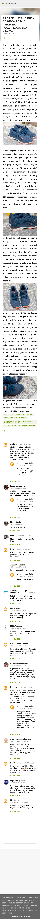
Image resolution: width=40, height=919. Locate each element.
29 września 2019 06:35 (27, 593)
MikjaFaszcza (16, 626)
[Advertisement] (20, 872)
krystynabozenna (17, 486)
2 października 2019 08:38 (25, 763)
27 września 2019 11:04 (23, 444)
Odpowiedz (15, 481)
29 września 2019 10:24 (18, 628)
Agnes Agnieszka (17, 565)
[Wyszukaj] (37, 3)
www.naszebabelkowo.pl (20, 739)
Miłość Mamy (15, 608)
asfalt (6, 414)
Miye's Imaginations (18, 781)
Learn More (16, 917)
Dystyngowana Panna (19, 663)
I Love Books (15, 522)
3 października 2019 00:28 (19, 782)
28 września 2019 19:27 (25, 465)
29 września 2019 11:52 (26, 687)
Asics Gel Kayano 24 (17, 414)
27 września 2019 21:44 (18, 524)
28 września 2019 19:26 (25, 501)
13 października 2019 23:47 (19, 802)
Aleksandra (11, 4)
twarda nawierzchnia (27, 426)
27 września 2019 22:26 (23, 535)
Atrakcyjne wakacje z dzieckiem (19, 592)
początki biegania (10, 426)
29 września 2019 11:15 (18, 665)
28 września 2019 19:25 (25, 576)
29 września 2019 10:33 (18, 646)
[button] (4, 38)
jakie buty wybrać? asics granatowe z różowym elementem (17, 421)
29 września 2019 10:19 (18, 610)
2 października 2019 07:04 (19, 741)
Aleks (12, 444)
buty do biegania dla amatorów (15, 418)
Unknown (14, 687)
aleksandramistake (25, 463)
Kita (12, 549)
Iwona (12, 536)
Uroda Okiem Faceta (19, 644)
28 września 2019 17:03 (18, 567)
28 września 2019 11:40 (22, 549)
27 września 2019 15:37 (18, 488)
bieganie (30, 414)
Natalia (13, 763)
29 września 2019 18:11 (25, 708)
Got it (27, 917)
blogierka (14, 800)
